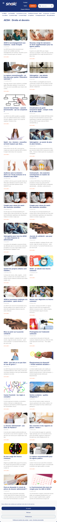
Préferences (28, 516)
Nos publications (51, 15)
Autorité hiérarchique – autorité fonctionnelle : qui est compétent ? (15, 109)
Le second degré (22, 15)
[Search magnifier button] (40, 6)
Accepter (28, 508)
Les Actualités (11, 13)
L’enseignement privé (40, 15)
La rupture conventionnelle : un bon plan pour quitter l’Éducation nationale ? (15, 77)
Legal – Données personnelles (36, 520)
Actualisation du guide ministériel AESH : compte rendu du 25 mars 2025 (41, 109)
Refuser (28, 512)
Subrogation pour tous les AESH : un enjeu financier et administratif (15, 238)
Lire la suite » (6, 56)
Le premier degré (13, 15)
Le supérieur (31, 15)
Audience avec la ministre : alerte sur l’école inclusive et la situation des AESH (15, 174)
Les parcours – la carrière (49, 13)
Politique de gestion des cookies (20, 520)
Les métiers (5, 15)
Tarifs (25, 5)
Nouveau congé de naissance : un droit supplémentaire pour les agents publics (41, 44)
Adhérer (33, 5)
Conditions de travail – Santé (34, 13)
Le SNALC (4, 13)
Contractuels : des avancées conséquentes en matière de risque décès (40, 174)
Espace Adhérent (25, 9)
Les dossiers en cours (21, 13)
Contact (25, 2)
